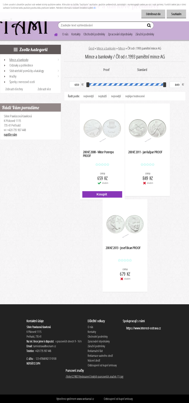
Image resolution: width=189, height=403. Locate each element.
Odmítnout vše (153, 14)
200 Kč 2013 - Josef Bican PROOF (123, 248)
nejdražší (102, 96)
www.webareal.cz (85, 399)
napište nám (10, 134)
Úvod (91, 48)
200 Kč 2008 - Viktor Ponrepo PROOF (98, 154)
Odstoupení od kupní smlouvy (118, 399)
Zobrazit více (44, 89)
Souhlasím (176, 14)
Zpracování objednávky (120, 34)
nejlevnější (88, 96)
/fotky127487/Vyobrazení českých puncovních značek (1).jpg (94, 376)
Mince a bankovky (106, 48)
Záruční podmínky (144, 34)
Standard (142, 69)
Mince (121, 48)
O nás (65, 34)
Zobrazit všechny (14, 89)
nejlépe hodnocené (135, 96)
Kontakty (75, 34)
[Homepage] (53, 34)
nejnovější (116, 96)
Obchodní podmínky (94, 34)
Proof (106, 69)
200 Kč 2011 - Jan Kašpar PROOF (145, 152)
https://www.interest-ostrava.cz (143, 328)
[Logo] (25, 26)
